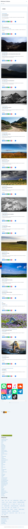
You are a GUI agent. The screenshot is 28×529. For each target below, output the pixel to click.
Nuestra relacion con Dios (14, 329)
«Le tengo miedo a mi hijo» (6, 226)
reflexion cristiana (21, 509)
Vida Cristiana (11, 368)
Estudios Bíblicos (3, 462)
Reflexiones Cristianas (5, 1)
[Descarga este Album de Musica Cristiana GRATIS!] (14, 406)
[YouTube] (9, 386)
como (11, 500)
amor (5, 500)
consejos (21, 500)
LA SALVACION (3, 474)
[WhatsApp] (14, 391)
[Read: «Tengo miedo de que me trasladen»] (14, 204)
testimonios (2, 494)
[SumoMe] (1, 268)
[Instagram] (4, 391)
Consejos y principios (4, 368)
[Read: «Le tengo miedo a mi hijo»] (14, 124)
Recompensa (4, 369)
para (11, 507)
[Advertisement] (17, 425)
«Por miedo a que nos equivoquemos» (8, 80)
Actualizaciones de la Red (4, 439)
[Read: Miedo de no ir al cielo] (14, 243)
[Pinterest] (1, 266)
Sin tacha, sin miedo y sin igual (7, 292)
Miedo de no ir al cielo (5, 160)
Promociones (3, 488)
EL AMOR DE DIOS (3, 456)
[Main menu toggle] (26, 1)
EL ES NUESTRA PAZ (5, 27)
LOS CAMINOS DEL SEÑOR (4, 480)
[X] (1, 264)
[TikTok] (14, 396)
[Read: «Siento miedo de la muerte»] (14, 97)
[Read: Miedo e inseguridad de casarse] (14, 270)
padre (8, 507)
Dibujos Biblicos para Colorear (5, 518)
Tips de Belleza (3, 522)
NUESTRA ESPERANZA (4, 13)
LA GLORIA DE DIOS (3, 469)
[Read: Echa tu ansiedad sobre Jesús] (14, 320)
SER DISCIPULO (3, 493)
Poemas (2, 487)
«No (2, 514)
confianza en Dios (15, 500)
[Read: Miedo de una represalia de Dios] (14, 177)
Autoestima (2, 444)
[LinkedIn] (4, 396)
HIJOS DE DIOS (3, 464)
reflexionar (15, 509)
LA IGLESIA (2, 470)
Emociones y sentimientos (8, 329)
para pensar (14, 507)
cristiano (7, 502)
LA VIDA (2, 476)
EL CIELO (2, 457)
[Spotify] (4, 386)
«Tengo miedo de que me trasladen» (8, 214)
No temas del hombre (5, 357)
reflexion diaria (4, 511)
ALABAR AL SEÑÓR (3, 440)
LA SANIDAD (2, 475)
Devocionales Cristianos (4, 52)
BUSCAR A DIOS (3, 446)
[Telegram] (20, 391)
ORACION (2, 486)
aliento (3, 500)
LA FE (2, 468)
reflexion (11, 509)
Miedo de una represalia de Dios (7, 187)
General (2, 463)
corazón (25, 500)
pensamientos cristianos (5, 509)
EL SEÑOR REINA (3, 458)
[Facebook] (9, 391)
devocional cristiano (21, 502)
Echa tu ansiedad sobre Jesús (7, 330)
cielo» (8, 500)
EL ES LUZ (3, 303)
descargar (10, 502)
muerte (3, 507)
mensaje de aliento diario (14, 505)
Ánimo (2, 443)
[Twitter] (9, 396)
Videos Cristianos (3, 523)
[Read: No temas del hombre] (14, 347)
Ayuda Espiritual (3, 445)
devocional (14, 502)
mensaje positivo (22, 505)
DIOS (2, 302)
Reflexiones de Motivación (4, 492)
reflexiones (9, 511)
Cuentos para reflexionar (4, 451)
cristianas (3, 502)
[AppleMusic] (14, 386)
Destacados (3, 329)
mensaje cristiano (6, 505)
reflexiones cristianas (15, 511)
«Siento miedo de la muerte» (6, 107)
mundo (6, 507)
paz (18, 507)
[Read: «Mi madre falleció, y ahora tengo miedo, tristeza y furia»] (14, 44)
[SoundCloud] (20, 386)
